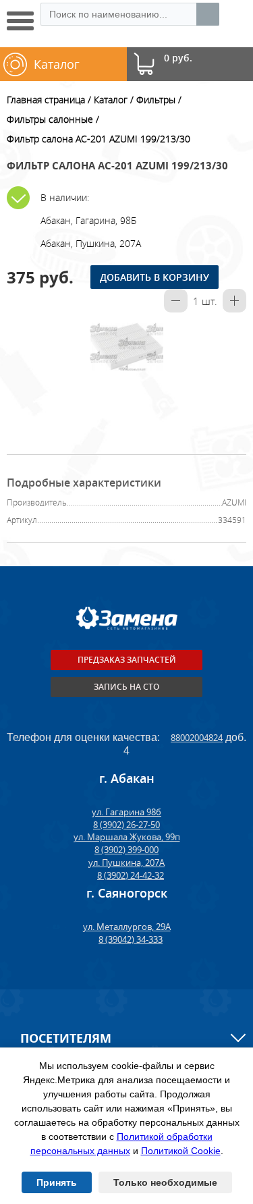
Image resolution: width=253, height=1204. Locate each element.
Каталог (111, 99)
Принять (56, 1182)
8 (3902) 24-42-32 (130, 875)
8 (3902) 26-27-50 (126, 825)
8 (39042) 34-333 (131, 939)
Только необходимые (165, 1182)
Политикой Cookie (181, 1150)
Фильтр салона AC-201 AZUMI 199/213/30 (98, 138)
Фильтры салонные (50, 119)
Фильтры (155, 99)
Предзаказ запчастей (127, 659)
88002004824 (197, 738)
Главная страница (46, 99)
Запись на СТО (126, 686)
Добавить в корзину (154, 277)
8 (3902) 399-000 (126, 850)
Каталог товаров (58, 68)
